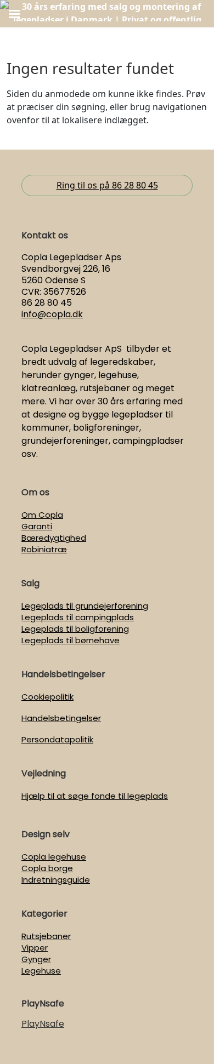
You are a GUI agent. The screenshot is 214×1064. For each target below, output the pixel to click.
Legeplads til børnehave (70, 640)
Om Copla (42, 514)
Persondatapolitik (57, 739)
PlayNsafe (42, 1023)
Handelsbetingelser (61, 718)
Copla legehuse (53, 856)
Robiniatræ (44, 549)
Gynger (36, 959)
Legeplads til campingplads (77, 617)
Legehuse (41, 970)
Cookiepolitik (47, 696)
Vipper (34, 947)
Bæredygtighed (53, 538)
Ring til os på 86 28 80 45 (107, 185)
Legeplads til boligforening (75, 628)
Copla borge (47, 868)
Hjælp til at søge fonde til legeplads (94, 796)
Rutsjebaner (46, 936)
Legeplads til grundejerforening (84, 605)
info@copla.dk (52, 314)
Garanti (36, 526)
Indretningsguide (55, 879)
